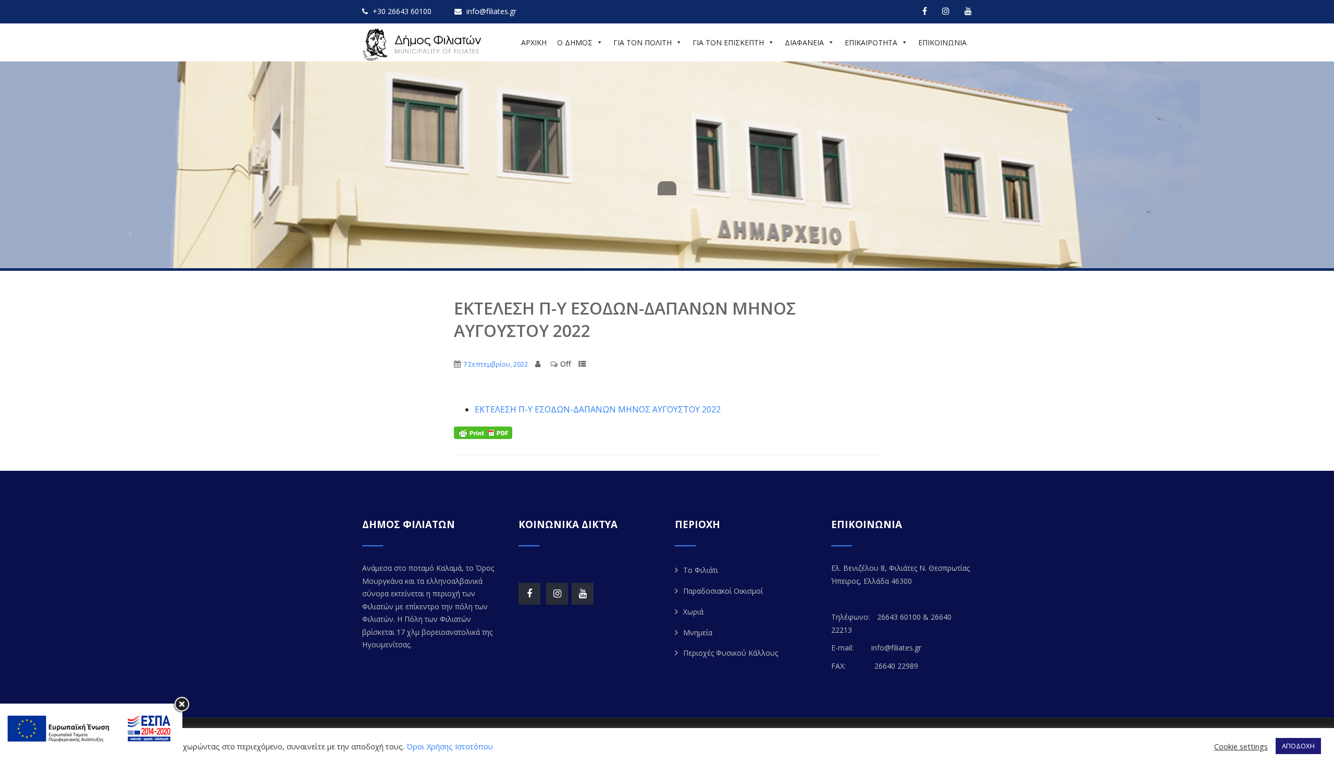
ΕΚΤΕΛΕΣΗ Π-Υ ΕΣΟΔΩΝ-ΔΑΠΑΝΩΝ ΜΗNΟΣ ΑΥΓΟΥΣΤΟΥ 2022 (598, 409)
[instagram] (945, 11)
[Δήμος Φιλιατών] (423, 45)
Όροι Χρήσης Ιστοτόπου (449, 746)
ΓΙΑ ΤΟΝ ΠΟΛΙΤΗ (642, 42)
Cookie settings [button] (1241, 746)
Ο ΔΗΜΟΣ (574, 42)
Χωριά (693, 612)
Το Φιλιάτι (700, 570)
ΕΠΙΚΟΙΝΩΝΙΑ (942, 42)
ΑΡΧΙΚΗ (534, 42)
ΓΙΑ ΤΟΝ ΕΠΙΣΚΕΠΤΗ (728, 42)
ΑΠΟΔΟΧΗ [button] (1298, 745)
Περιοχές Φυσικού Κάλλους (730, 653)
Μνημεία (697, 632)
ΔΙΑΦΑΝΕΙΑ (804, 42)
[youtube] (968, 11)
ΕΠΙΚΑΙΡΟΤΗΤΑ (871, 42)
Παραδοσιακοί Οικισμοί (723, 591)
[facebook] (924, 11)
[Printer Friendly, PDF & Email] (483, 432)
